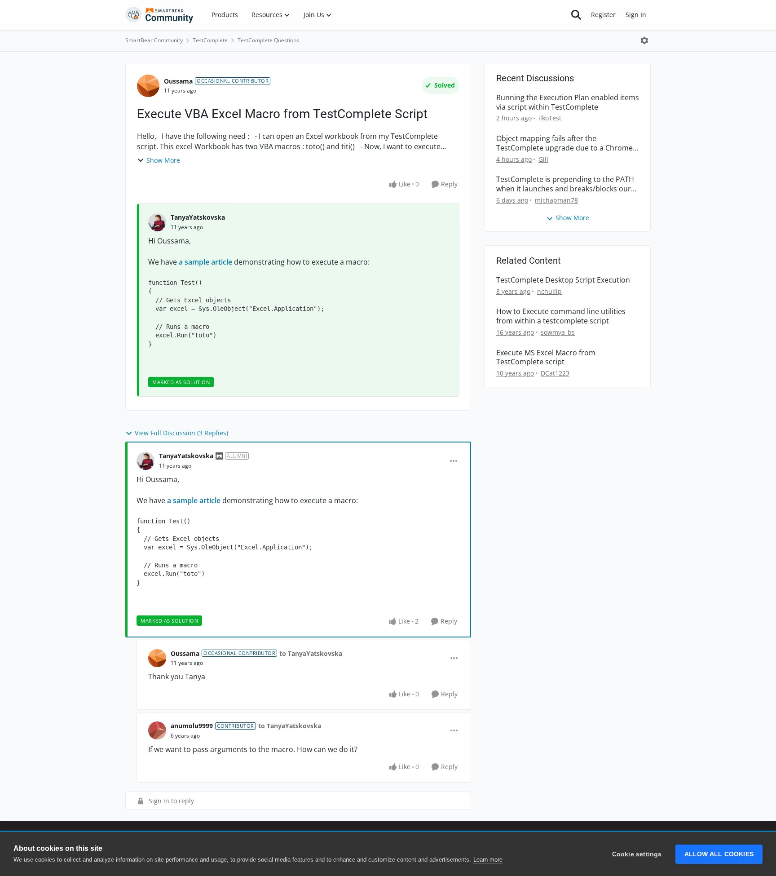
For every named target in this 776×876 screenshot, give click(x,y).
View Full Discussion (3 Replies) (181, 433)
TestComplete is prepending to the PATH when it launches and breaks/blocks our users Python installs (565, 184)
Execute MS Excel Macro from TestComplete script (545, 357)
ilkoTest (549, 118)
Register (603, 14)
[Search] (576, 14)
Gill (543, 159)
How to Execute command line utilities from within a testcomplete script (561, 316)
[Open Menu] (644, 40)
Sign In (636, 14)
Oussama (178, 81)
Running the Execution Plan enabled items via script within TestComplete (567, 102)
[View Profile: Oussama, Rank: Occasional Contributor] (148, 86)
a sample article (206, 262)
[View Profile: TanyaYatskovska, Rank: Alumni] (145, 461)
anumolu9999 (192, 725)
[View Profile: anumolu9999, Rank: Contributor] (157, 730)
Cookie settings (637, 854)
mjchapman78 (556, 200)
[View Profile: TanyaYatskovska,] (157, 222)
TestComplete (210, 40)
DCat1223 (555, 373)
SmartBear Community (154, 40)
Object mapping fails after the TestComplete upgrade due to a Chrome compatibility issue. (564, 143)
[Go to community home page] (159, 15)
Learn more (488, 859)
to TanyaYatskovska (310, 653)
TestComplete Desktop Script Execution (563, 280)
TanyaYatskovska (198, 217)
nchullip (549, 291)
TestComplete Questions (268, 40)
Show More (163, 160)
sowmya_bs (558, 332)
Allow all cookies (719, 854)
